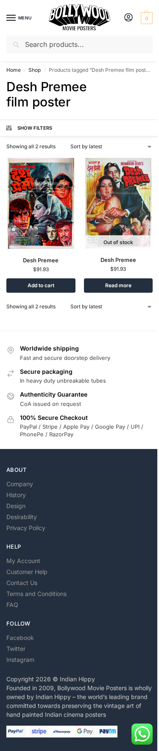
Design (15, 505)
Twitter (15, 648)
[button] (146, 18)
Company (19, 483)
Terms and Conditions (36, 593)
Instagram (20, 659)
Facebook (20, 637)
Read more (118, 285)
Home (13, 70)
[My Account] (128, 18)
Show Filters (35, 128)
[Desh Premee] (40, 203)
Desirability (21, 516)
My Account (23, 560)
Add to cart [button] (41, 285)
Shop (34, 70)
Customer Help (26, 571)
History (16, 494)
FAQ (12, 604)
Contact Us (21, 582)
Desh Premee (41, 260)
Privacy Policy (25, 527)
